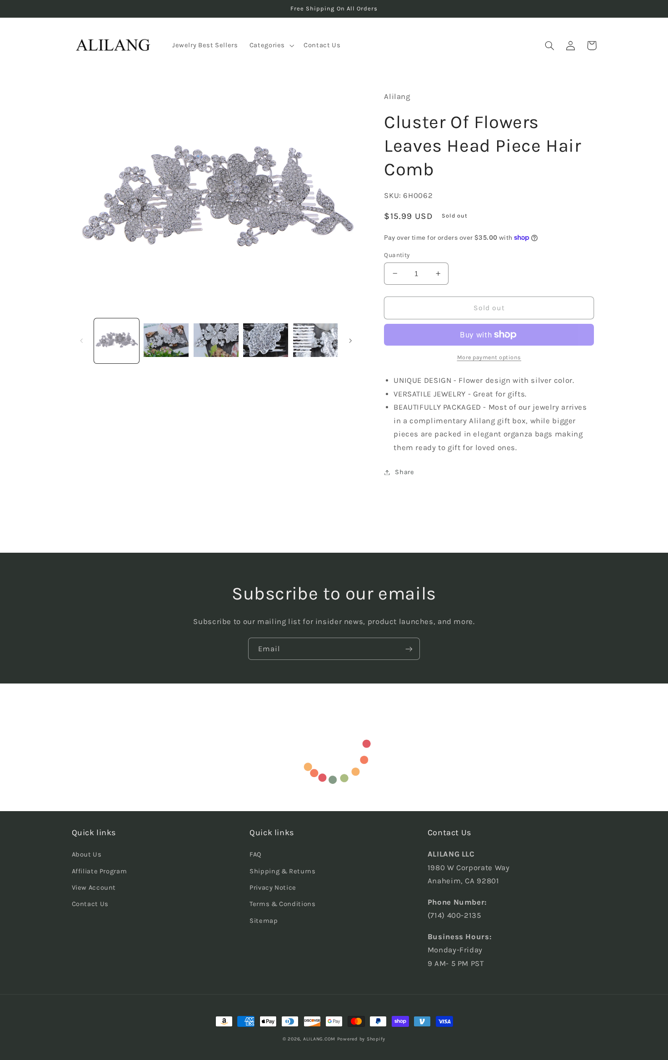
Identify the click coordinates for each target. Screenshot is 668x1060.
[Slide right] (350, 341)
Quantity (396, 254)
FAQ (255, 854)
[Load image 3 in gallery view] (216, 340)
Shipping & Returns (282, 871)
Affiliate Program (99, 871)
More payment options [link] (489, 357)
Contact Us (90, 904)
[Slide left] (82, 341)
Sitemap (263, 921)
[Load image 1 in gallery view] (116, 340)
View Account (94, 888)
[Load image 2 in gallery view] (166, 340)
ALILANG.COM (319, 1039)
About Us (87, 854)
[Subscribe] (409, 649)
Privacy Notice (272, 888)
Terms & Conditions (282, 904)
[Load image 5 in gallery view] (315, 340)
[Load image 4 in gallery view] (265, 340)
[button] (271, 45)
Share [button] (404, 472)
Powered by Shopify (361, 1039)
